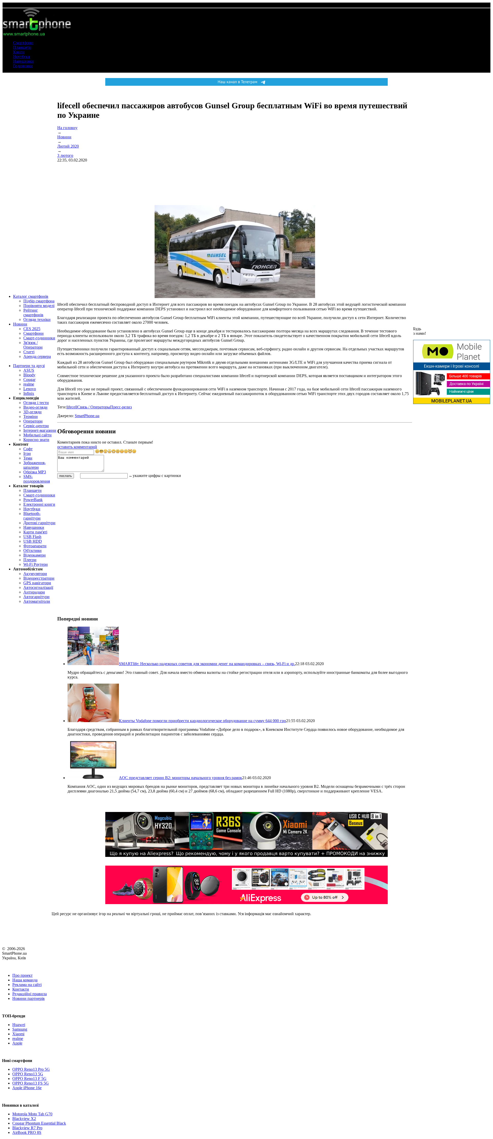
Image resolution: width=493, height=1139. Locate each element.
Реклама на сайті (27, 984)
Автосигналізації (38, 587)
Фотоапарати (34, 546)
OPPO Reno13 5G (27, 1074)
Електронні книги (39, 504)
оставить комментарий (77, 447)
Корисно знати (36, 439)
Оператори (33, 421)
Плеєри (29, 560)
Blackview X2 (24, 1118)
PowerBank (33, 499)
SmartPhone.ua (87, 416)
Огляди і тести (36, 402)
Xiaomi (18, 1034)
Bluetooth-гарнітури (32, 515)
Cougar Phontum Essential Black (39, 1123)
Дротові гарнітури (39, 523)
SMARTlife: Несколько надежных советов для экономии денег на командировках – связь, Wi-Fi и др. (207, 664)
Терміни (30, 416)
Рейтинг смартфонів (33, 312)
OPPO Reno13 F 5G (29, 1078)
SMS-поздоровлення (36, 478)
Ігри (27, 453)
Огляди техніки (37, 319)
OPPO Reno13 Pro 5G (31, 1069)
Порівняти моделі (38, 305)
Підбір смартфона (38, 301)
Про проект (22, 975)
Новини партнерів (28, 998)
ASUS (28, 370)
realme (28, 384)
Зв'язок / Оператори (33, 344)
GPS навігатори (37, 583)
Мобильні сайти (37, 435)
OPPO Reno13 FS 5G (30, 1083)
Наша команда (24, 980)
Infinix (28, 393)
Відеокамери (34, 555)
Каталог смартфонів (30, 296)
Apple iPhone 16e (27, 1088)
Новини (20, 324)
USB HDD (32, 541)
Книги (19, 52)
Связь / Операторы (93, 407)
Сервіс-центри (36, 426)
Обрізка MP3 (34, 472)
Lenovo (29, 389)
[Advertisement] (95, 515)
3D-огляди (32, 412)
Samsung (19, 1029)
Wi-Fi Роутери (35, 564)
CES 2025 (31, 329)
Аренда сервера (37, 356)
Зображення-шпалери (34, 465)
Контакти (20, 989)
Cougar (29, 379)
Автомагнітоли (36, 601)
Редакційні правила (29, 994)
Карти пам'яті (35, 532)
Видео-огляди (35, 407)
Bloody (29, 375)
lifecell (72, 407)
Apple (17, 1043)
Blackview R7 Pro (27, 1128)
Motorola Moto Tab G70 (32, 1114)
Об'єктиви (32, 550)
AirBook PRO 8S (26, 1132)
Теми (27, 458)
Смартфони (23, 43)
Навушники (23, 61)
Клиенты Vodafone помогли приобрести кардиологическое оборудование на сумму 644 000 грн (202, 721)
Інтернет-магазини (39, 430)
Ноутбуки (21, 56)
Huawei (18, 1024)
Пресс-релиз (121, 407)
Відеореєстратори (38, 578)
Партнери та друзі (29, 365)
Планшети (22, 47)
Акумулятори (35, 573)
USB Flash (32, 536)
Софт (28, 449)
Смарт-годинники (39, 338)
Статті (28, 352)
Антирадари (34, 592)
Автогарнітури (36, 597)
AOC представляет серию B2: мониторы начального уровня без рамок (180, 778)
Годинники (23, 66)
